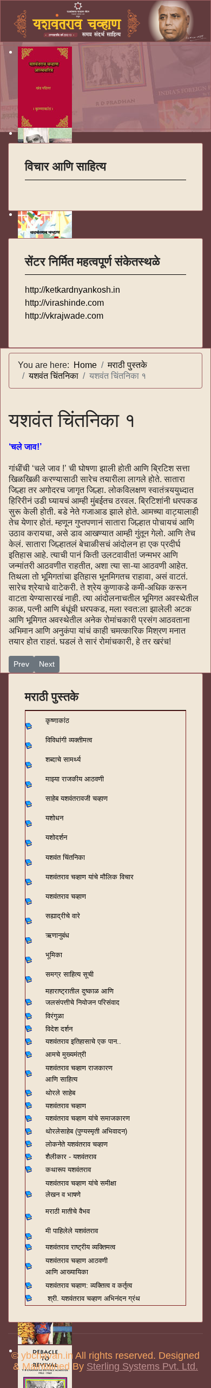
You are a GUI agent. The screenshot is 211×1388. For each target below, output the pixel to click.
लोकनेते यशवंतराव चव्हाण (76, 1144)
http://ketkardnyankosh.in (72, 289)
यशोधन (54, 818)
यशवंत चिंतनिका (65, 857)
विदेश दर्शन (58, 1029)
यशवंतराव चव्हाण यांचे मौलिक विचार (89, 877)
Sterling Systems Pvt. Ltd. (142, 1366)
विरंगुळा (54, 1016)
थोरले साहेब (60, 1093)
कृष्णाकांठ (57, 720)
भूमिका (53, 955)
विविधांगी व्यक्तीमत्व (68, 740)
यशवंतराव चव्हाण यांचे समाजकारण (87, 1118)
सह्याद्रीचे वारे (62, 916)
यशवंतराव (57, 1041)
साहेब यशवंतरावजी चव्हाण (76, 798)
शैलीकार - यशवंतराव (70, 1157)
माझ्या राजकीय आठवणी (74, 779)
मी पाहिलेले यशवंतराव (71, 1231)
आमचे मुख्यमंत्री (65, 1054)
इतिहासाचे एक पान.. (96, 1041)
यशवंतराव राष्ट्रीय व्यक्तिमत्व (80, 1247)
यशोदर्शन (56, 837)
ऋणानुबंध (57, 935)
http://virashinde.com (64, 302)
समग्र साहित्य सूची (69, 974)
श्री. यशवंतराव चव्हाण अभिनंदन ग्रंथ (94, 1298)
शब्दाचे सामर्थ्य (63, 759)
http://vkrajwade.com (64, 315)
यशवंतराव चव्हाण (65, 896)
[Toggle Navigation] (32, 187)
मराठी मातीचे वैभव (67, 1211)
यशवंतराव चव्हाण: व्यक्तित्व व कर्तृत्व (88, 1285)
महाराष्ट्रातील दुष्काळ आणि (79, 991)
